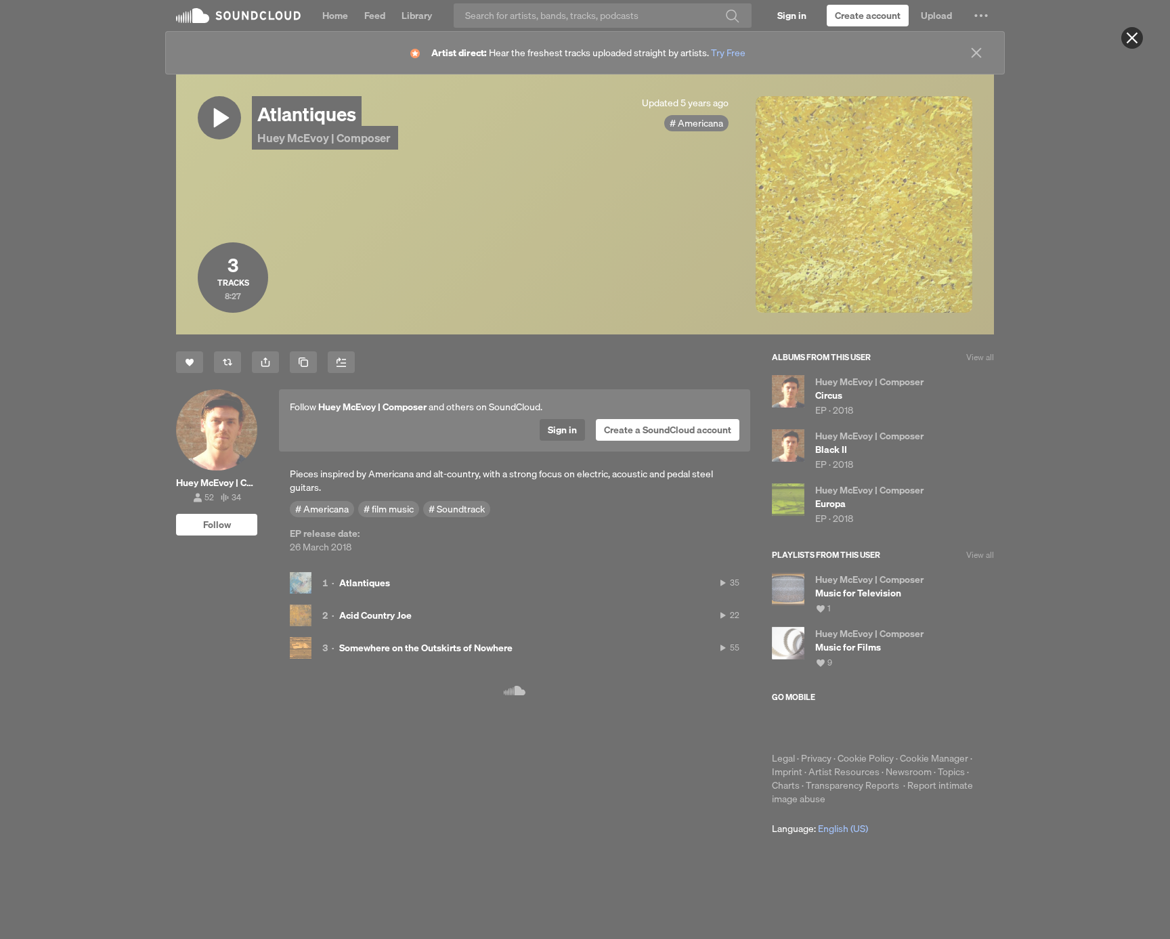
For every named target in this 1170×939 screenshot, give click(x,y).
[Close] (1132, 38)
